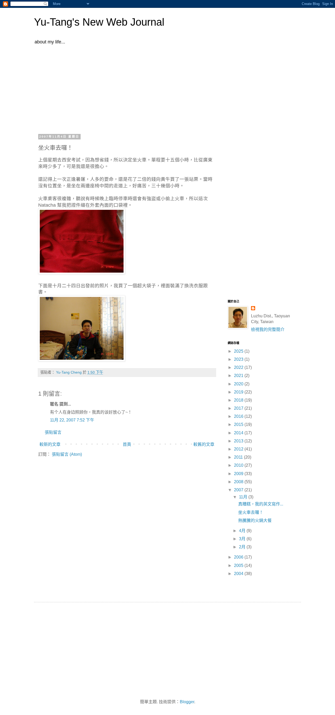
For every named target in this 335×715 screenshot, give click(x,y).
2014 (239, 433)
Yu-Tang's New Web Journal (99, 22)
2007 (239, 490)
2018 (239, 400)
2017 (239, 408)
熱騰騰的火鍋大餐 (255, 520)
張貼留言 (53, 432)
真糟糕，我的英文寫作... (260, 504)
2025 (239, 351)
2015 (239, 424)
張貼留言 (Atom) (67, 454)
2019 (239, 392)
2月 (243, 547)
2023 (239, 359)
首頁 (127, 444)
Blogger (187, 702)
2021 (239, 375)
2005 (239, 565)
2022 (239, 367)
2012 (239, 449)
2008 (239, 482)
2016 (239, 416)
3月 (243, 539)
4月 (243, 530)
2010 (239, 465)
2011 (239, 457)
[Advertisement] (167, 88)
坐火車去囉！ (250, 512)
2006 (239, 557)
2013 (239, 441)
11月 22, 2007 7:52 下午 (72, 420)
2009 (239, 473)
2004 (239, 573)
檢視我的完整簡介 (267, 329)
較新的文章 (50, 444)
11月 (243, 497)
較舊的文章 (203, 444)
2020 (239, 384)
